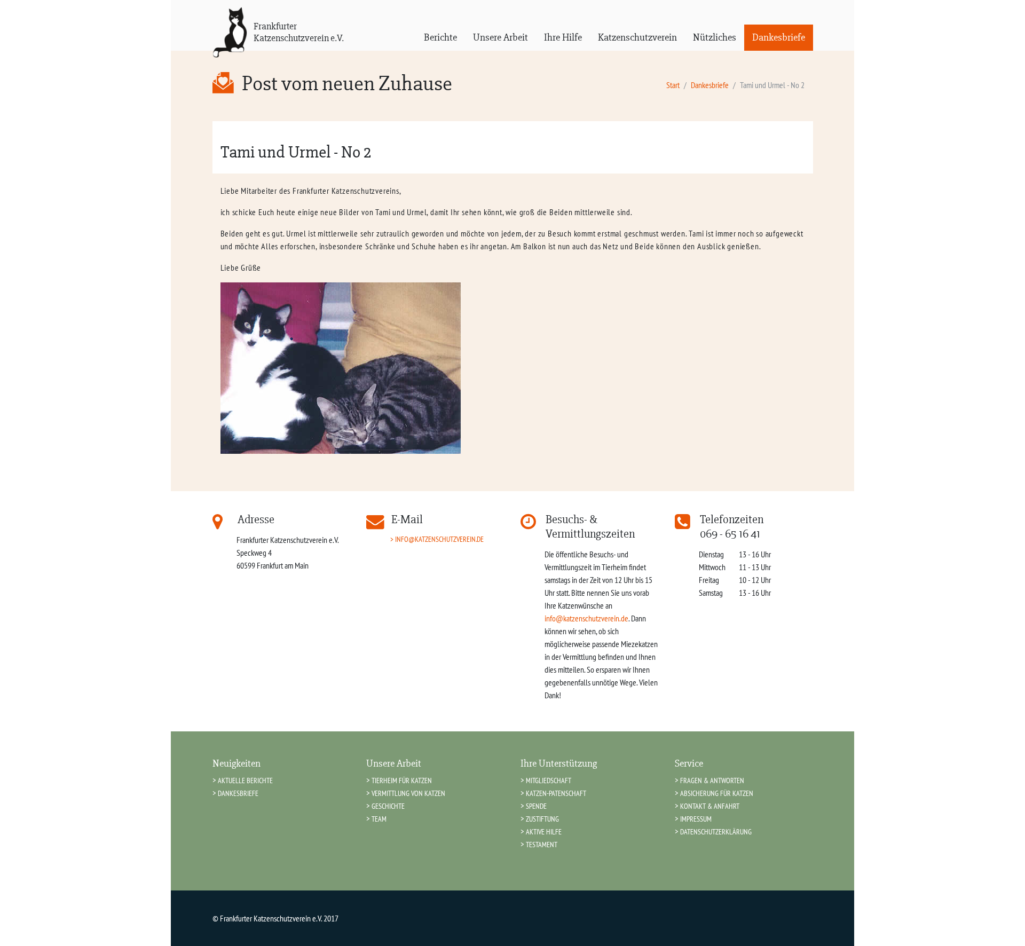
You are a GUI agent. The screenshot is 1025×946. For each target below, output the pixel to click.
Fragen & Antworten (712, 780)
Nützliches (714, 37)
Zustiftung (542, 819)
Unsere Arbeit (500, 37)
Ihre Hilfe (563, 37)
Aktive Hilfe (544, 831)
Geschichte (388, 806)
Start (673, 85)
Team (379, 819)
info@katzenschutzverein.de (439, 539)
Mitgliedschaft (548, 780)
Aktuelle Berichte (245, 780)
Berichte (440, 37)
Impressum (696, 819)
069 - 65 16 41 (730, 533)
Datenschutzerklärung (716, 831)
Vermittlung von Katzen (408, 793)
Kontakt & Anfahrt (709, 806)
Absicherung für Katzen (716, 793)
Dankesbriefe (778, 37)
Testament (541, 844)
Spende (536, 806)
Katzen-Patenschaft (556, 793)
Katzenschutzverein (637, 37)
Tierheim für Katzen (402, 780)
